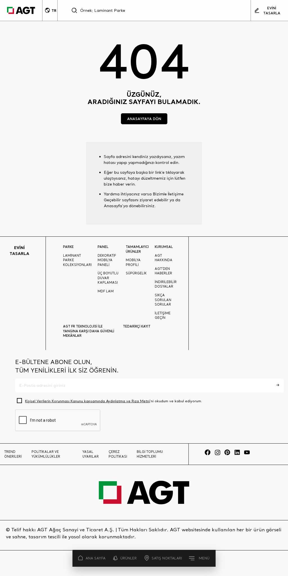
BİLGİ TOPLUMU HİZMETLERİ (150, 454)
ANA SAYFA (95, 558)
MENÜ (204, 558)
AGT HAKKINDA (163, 258)
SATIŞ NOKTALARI (167, 558)
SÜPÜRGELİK (136, 273)
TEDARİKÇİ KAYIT (136, 326)
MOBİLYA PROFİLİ (133, 262)
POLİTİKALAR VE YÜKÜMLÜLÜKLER (46, 454)
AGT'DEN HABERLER (163, 271)
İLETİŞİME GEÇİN (162, 315)
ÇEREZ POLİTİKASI (118, 454)
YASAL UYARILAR (90, 454)
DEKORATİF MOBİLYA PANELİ (107, 260)
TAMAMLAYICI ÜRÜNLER (137, 249)
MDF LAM (106, 291)
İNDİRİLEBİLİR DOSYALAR (166, 284)
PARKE (68, 247)
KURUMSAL (164, 247)
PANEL (103, 247)
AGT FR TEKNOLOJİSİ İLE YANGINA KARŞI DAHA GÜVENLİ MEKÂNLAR (88, 331)
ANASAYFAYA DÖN (144, 118)
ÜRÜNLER (128, 558)
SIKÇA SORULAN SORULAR (163, 299)
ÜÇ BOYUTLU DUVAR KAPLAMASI (108, 277)
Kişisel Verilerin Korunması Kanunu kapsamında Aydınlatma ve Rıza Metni (87, 401)
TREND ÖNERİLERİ (13, 454)
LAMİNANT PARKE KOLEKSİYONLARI (77, 260)
